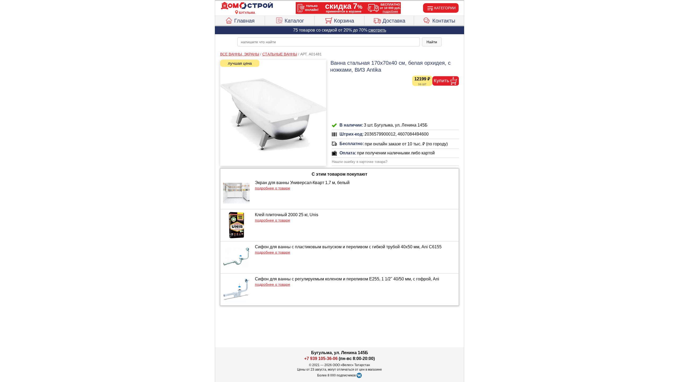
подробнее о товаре (272, 188)
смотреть (377, 30)
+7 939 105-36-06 (321, 358)
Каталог (294, 21)
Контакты (443, 21)
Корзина (344, 21)
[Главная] (246, 6)
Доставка (393, 21)
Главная (244, 21)
